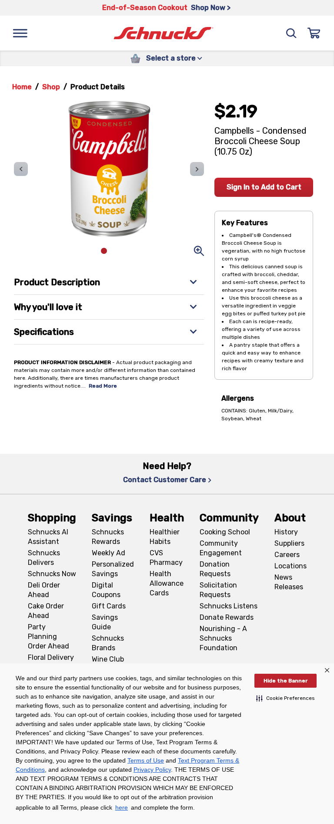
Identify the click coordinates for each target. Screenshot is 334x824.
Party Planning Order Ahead (48, 636)
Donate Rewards (227, 617)
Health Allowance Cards (167, 583)
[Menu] (20, 33)
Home (22, 87)
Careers (287, 554)
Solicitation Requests (218, 590)
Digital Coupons (106, 590)
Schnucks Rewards (108, 537)
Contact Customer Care (164, 480)
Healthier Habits (165, 537)
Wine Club (108, 659)
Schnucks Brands (108, 643)
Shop (51, 87)
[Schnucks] (164, 33)
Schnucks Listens (228, 606)
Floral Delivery (51, 657)
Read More (103, 386)
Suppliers (289, 543)
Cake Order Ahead (46, 611)
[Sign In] (314, 33)
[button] (285, 698)
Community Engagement (221, 548)
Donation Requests (215, 569)
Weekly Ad (108, 553)
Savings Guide (105, 622)
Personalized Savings (113, 569)
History (286, 532)
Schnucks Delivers (44, 558)
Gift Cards (109, 606)
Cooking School (225, 532)
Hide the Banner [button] (285, 681)
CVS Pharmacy (166, 558)
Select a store (171, 58)
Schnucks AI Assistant (48, 537)
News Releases (288, 582)
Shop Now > (210, 7)
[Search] (291, 33)
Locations (290, 566)
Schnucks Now (52, 574)
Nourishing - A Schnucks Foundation (223, 638)
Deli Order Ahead (44, 590)
